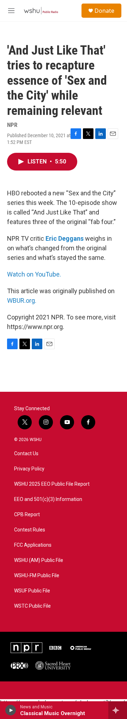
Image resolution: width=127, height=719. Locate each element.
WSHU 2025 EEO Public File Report (52, 484)
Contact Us (26, 453)
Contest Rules (29, 530)
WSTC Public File (32, 606)
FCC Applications (33, 545)
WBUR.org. (21, 300)
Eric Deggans (65, 238)
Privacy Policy (29, 469)
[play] (10, 710)
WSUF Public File (32, 590)
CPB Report (27, 514)
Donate (104, 10)
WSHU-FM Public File (36, 575)
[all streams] (117, 710)
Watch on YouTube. (34, 274)
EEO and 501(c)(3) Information (48, 499)
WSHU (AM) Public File (38, 560)
